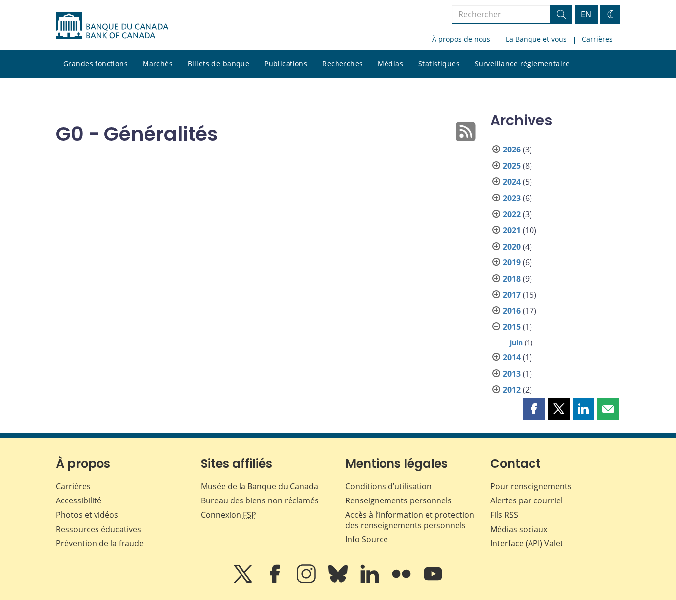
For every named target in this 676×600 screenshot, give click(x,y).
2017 (512, 294)
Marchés (158, 63)
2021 (512, 230)
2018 (512, 278)
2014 (512, 357)
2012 (512, 389)
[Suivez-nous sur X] (244, 580)
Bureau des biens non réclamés (260, 500)
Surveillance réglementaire (522, 63)
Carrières (597, 39)
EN (586, 14)
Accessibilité (78, 500)
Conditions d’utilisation (388, 486)
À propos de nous (461, 39)
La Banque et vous (536, 39)
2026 (512, 149)
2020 (512, 246)
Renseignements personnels (398, 500)
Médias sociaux (518, 529)
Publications (285, 63)
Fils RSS (504, 514)
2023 (512, 198)
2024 (512, 181)
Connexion (228, 514)
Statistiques (439, 63)
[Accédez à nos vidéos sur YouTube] (433, 580)
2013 (512, 373)
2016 (512, 310)
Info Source (366, 539)
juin (516, 342)
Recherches (342, 63)
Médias (390, 63)
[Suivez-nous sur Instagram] (307, 580)
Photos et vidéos (87, 514)
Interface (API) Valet (526, 543)
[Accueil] (112, 25)
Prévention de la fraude (100, 543)
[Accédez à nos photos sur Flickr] (402, 580)
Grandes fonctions (95, 63)
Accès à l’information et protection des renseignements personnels (409, 520)
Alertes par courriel (526, 500)
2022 (512, 214)
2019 (512, 262)
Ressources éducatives (98, 529)
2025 (512, 165)
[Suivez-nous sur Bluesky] (339, 580)
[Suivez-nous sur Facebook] (275, 580)
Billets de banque (218, 63)
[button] (534, 409)
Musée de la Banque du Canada (259, 486)
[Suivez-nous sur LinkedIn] (370, 580)
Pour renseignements (531, 486)
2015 (512, 326)
